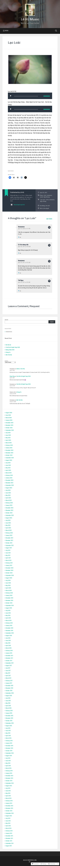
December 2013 (9, 775)
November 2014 (9, 748)
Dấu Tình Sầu (9, 355)
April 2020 (8, 588)
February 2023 (9, 503)
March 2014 (8, 768)
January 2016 (9, 713)
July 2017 (8, 668)
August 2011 (9, 846)
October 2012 (9, 811)
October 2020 (9, 573)
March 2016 (8, 708)
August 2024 (9, 460)
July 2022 (8, 520)
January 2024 (9, 478)
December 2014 (9, 745)
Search (6, 319)
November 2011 (9, 838)
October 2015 (9, 720)
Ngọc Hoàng (43, 201)
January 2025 (9, 448)
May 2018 (8, 643)
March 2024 (9, 473)
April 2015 (8, 735)
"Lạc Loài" (42, 199)
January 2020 (9, 595)
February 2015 (9, 740)
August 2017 (9, 665)
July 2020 (8, 580)
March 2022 (9, 530)
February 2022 (9, 533)
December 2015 (9, 715)
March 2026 (9, 417)
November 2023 (9, 483)
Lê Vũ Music (30, 19)
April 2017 (8, 675)
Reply (49, 227)
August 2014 (9, 755)
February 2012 (9, 831)
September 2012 (10, 813)
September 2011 (9, 843)
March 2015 (8, 738)
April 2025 (8, 440)
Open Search (56, 30)
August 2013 (9, 785)
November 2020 (9, 570)
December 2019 (9, 598)
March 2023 (9, 500)
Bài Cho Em (8, 345)
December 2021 (9, 538)
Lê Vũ (47, 199)
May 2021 (8, 555)
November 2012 (9, 808)
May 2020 (8, 585)
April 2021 (8, 558)
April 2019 (8, 618)
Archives (6, 360)
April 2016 (8, 705)
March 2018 (8, 648)
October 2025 (9, 427)
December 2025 (9, 422)
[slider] (46, 96)
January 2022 (9, 535)
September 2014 (10, 753)
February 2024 (9, 475)
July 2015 (8, 728)
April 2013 (8, 796)
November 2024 (9, 453)
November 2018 (9, 630)
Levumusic (49, 195)
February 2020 (9, 593)
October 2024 (9, 455)
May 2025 (8, 437)
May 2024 (8, 468)
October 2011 (9, 841)
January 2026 (9, 420)
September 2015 (10, 723)
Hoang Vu (8, 352)
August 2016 (9, 695)
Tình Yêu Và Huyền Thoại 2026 (13, 347)
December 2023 (9, 480)
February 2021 (9, 563)
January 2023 (9, 505)
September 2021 (10, 545)
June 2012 (8, 821)
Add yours (49, 219)
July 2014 (8, 758)
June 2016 (8, 700)
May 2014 (8, 763)
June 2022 (8, 523)
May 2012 (8, 823)
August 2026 (9, 412)
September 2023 (10, 485)
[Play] (11, 96)
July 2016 (8, 698)
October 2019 (9, 603)
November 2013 (9, 778)
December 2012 (9, 805)
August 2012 (9, 816)
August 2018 (9, 635)
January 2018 (9, 653)
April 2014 (8, 765)
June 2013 (8, 790)
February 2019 (9, 623)
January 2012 (9, 833)
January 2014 (9, 773)
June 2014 (8, 760)
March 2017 (8, 678)
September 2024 (10, 457)
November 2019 (9, 600)
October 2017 (9, 660)
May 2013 (8, 793)
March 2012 (8, 828)
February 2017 (9, 680)
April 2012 (8, 826)
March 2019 (8, 620)
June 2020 (8, 583)
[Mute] (41, 96)
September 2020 (10, 575)
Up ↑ (30, 862)
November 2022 (9, 510)
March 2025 (9, 442)
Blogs (41, 195)
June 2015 (8, 730)
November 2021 (9, 540)
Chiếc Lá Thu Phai (21, 369)
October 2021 (9, 543)
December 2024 (9, 450)
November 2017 (9, 658)
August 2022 (9, 518)
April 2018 (8, 645)
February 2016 (9, 710)
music (41, 197)
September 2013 (10, 783)
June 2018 (8, 640)
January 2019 (9, 625)
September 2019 (10, 605)
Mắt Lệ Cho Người (44, 208)
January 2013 (9, 803)
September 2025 (10, 430)
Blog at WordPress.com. (30, 860)
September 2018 (10, 633)
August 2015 (9, 725)
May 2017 (8, 673)
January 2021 (9, 565)
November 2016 (9, 688)
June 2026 (8, 415)
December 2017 (9, 655)
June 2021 (8, 553)
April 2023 (8, 498)
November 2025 (9, 425)
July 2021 (8, 550)
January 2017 (9, 683)
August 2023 (9, 488)
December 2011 (9, 836)
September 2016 (10, 693)
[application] (30, 96)
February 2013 (9, 800)
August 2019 (9, 608)
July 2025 (8, 432)
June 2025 (8, 435)
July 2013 (8, 788)
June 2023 (8, 493)
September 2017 (10, 663)
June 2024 (8, 465)
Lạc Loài (14, 42)
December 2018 (9, 628)
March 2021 (8, 560)
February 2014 (9, 770)
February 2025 (9, 445)
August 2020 (9, 578)
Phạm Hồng (12, 376)
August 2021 (9, 548)
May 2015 (8, 733)
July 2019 (8, 610)
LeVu (45, 195)
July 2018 (8, 638)
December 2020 (9, 568)
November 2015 (9, 718)
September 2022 (10, 515)
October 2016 (9, 690)
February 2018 (9, 650)
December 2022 (9, 508)
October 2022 (9, 513)
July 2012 (8, 818)
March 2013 (8, 798)
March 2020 (9, 590)
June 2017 (8, 670)
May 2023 (8, 495)
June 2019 (8, 613)
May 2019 (8, 615)
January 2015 (9, 743)
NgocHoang (47, 197)
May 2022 (8, 525)
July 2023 (8, 490)
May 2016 (8, 703)
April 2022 (8, 528)
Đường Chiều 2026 (10, 350)
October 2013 (9, 780)
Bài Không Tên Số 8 (45, 205)
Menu (6, 31)
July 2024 (8, 462)
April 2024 (8, 470)
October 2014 (9, 750)
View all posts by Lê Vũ (19, 205)
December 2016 (9, 685)
